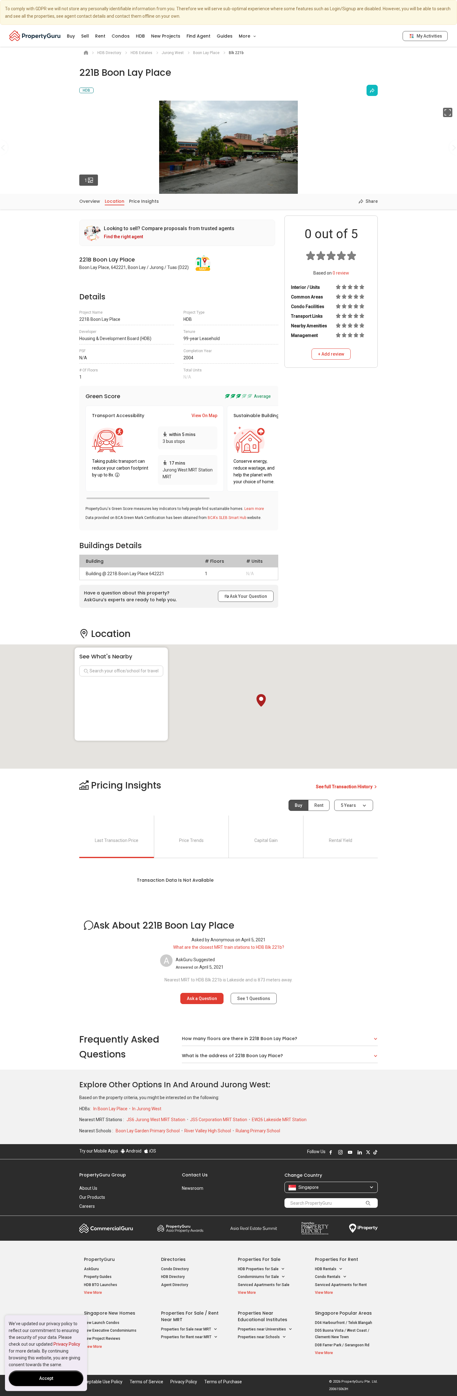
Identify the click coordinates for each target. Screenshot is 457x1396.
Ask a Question (202, 998)
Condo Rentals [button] (328, 1277)
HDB (140, 36)
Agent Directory (174, 1285)
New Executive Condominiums (110, 1330)
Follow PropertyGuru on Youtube (350, 1152)
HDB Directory (173, 1277)
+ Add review (331, 354)
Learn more (254, 509)
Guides (225, 36)
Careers (87, 1206)
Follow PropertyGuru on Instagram (340, 1152)
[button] (261, 700)
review (341, 273)
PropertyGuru (99, 1259)
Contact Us (195, 1175)
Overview (89, 201)
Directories (173, 1259)
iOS (152, 1150)
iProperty (363, 1228)
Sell (85, 36)
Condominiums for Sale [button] (259, 1277)
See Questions (253, 998)
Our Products (92, 1197)
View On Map (204, 415)
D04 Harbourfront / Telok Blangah (343, 1323)
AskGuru (91, 1269)
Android (133, 1150)
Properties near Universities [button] (262, 1329)
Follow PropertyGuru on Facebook (331, 1152)
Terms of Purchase (223, 1381)
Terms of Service (146, 1381)
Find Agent (198, 36)
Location (114, 201)
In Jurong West (146, 1108)
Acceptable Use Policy (100, 1381)
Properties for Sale (259, 1259)
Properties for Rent (336, 1259)
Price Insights (144, 201)
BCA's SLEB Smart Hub (227, 518)
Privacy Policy (66, 1344)
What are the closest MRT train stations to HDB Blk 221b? (228, 947)
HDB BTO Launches (100, 1285)
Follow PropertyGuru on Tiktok (375, 1152)
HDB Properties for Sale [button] (258, 1269)
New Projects (165, 36)
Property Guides (98, 1277)
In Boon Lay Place (110, 1108)
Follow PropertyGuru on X (368, 1152)
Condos (121, 36)
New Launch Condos (101, 1323)
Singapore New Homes (109, 1313)
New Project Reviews (102, 1338)
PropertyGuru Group (102, 1175)
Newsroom (192, 1188)
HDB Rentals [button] (326, 1269)
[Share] (372, 90)
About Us (88, 1188)
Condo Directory (175, 1269)
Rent (100, 36)
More (245, 36)
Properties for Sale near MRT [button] (186, 1329)
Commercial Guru (106, 1228)
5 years (348, 805)
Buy (71, 36)
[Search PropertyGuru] (368, 1203)
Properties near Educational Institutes (262, 1316)
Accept (46, 1378)
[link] (177, 233)
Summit (253, 1228)
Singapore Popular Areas (343, 1313)
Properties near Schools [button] (259, 1337)
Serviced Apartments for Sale (263, 1285)
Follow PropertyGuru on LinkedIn (359, 1152)
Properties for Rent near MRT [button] (186, 1337)
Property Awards (180, 1228)
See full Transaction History (344, 786)
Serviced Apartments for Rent (341, 1285)
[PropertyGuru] (35, 36)
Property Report (315, 1228)
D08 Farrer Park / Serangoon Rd (342, 1345)
